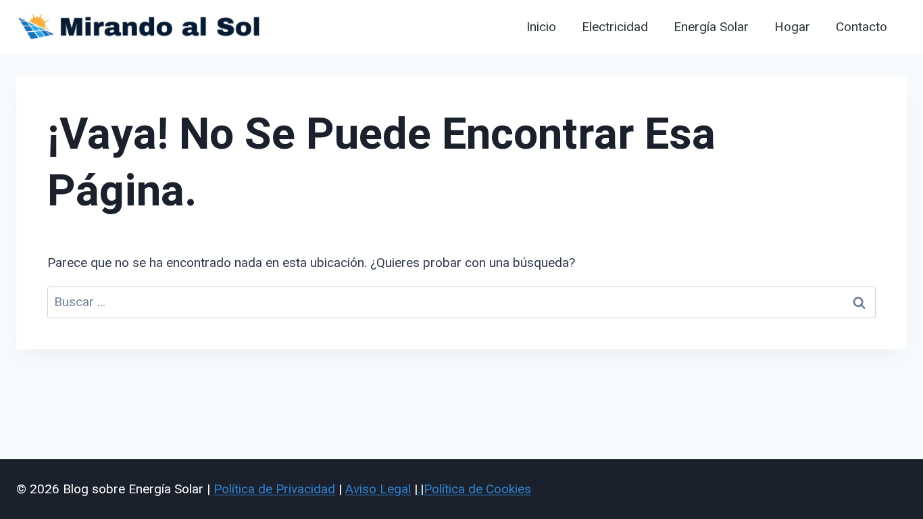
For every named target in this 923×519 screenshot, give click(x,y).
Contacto (861, 27)
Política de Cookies (477, 489)
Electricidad (615, 27)
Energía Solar (711, 27)
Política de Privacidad (274, 489)
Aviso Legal (378, 489)
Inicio (541, 27)
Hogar (792, 27)
